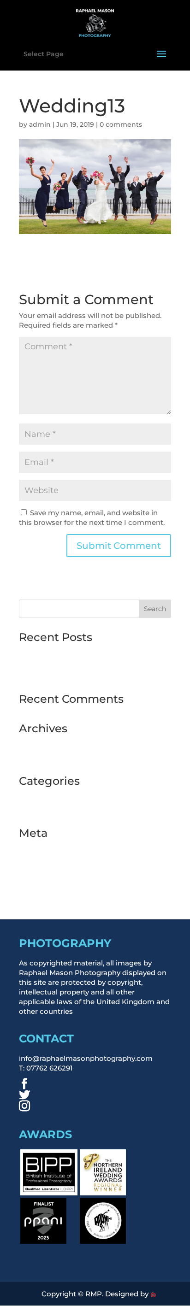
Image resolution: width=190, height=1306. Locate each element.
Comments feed (47, 874)
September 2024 (48, 757)
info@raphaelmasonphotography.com (86, 1058)
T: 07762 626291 (46, 1068)
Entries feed (39, 861)
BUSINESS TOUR (48, 796)
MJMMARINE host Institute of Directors (87, 652)
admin (40, 124)
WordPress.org (45, 887)
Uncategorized (45, 809)
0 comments (121, 124)
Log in (30, 848)
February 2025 (44, 743)
